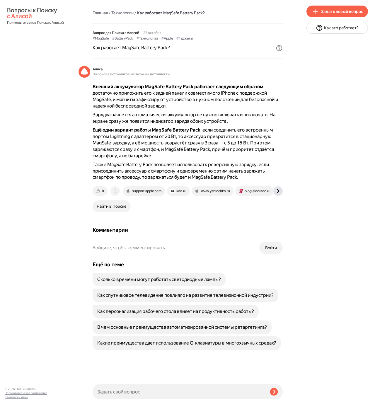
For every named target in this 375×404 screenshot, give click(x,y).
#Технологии (147, 38)
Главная (100, 13)
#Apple (167, 38)
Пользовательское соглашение (26, 393)
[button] (279, 48)
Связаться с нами (16, 397)
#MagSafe (101, 38)
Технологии (122, 13)
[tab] (100, 191)
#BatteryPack (122, 38)
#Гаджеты (184, 38)
